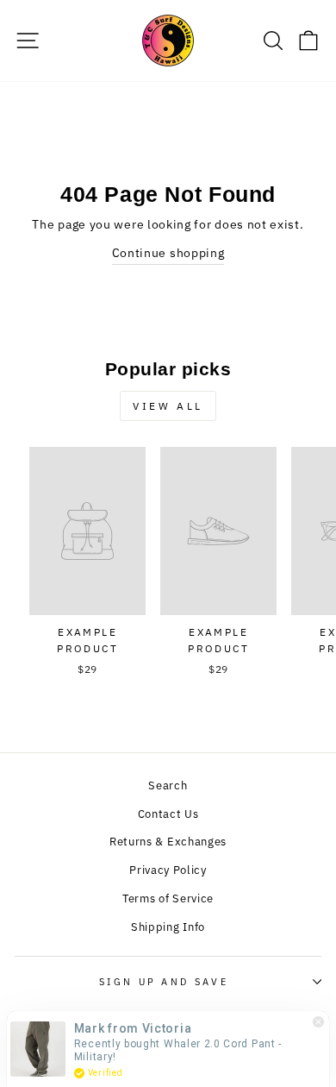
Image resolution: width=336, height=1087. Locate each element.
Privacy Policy (168, 870)
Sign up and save (163, 982)
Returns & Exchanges (168, 841)
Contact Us (168, 814)
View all (168, 405)
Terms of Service (168, 898)
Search (167, 785)
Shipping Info (168, 927)
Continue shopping (168, 253)
